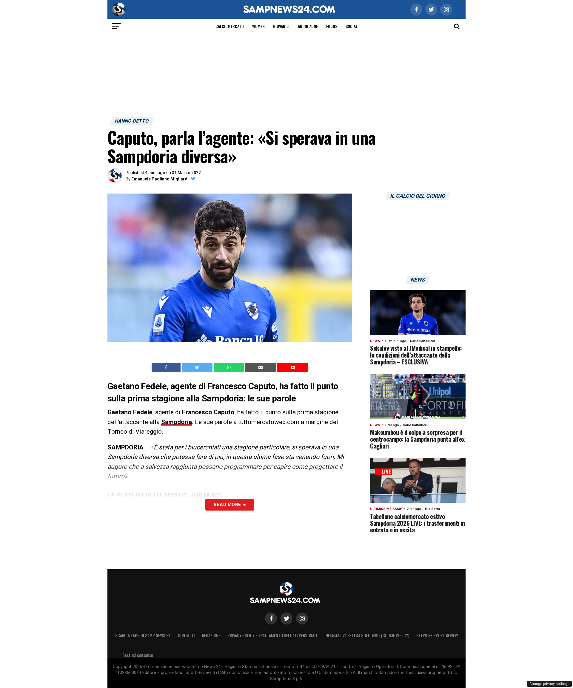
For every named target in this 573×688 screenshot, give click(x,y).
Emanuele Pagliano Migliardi (160, 179)
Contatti (186, 635)
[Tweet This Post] (198, 367)
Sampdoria (176, 422)
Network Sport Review (437, 635)
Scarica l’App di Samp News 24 (143, 635)
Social (352, 26)
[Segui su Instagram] (302, 618)
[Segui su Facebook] (271, 618)
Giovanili (281, 26)
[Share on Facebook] (167, 367)
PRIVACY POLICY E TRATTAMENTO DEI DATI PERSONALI (272, 635)
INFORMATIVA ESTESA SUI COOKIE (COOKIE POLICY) (366, 635)
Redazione (211, 635)
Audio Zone (308, 26)
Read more (227, 504)
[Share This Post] (229, 367)
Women (258, 26)
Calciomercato (229, 26)
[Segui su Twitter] (286, 618)
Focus (331, 26)
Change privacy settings (549, 684)
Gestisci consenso (137, 655)
